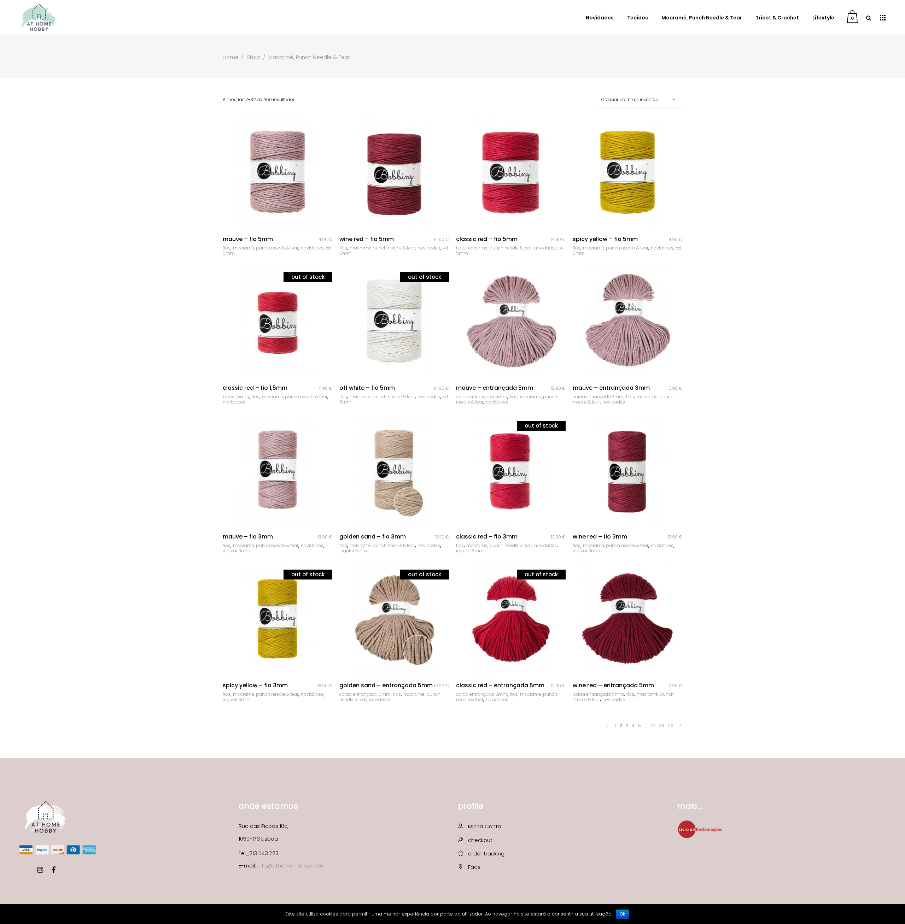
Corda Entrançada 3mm (598, 397)
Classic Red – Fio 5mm (487, 239)
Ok (622, 914)
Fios (226, 248)
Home (231, 57)
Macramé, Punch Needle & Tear (265, 248)
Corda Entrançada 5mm (481, 397)
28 (661, 726)
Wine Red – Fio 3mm (600, 536)
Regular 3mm (236, 551)
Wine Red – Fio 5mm (366, 239)
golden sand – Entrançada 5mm (386, 685)
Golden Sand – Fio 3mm (372, 536)
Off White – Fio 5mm (367, 388)
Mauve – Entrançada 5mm (494, 388)
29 (670, 726)
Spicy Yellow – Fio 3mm (255, 685)
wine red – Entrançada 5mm (613, 685)
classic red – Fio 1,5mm (255, 388)
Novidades (312, 248)
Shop (253, 57)
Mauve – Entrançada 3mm (611, 388)
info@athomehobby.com (290, 865)
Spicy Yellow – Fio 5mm (605, 239)
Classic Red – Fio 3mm (487, 536)
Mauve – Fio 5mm (248, 239)
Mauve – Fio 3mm (248, 536)
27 (652, 726)
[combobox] (638, 99)
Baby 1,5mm (236, 397)
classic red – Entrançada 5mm (500, 685)
